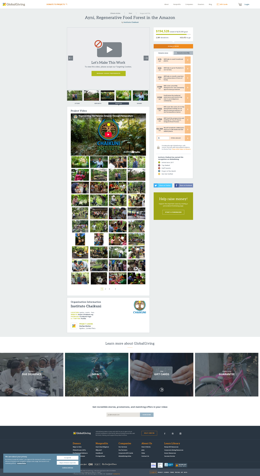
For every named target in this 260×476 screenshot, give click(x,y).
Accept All (67, 458)
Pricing (177, 472)
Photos (118, 103)
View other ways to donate (181, 149)
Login (247, 4)
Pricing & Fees (100, 456)
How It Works (146, 447)
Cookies (166, 472)
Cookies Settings (67, 467)
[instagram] (172, 433)
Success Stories (169, 456)
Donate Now (173, 46)
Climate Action (115, 13)
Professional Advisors (80, 453)
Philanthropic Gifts (79, 450)
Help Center (149, 433)
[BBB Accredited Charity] (170, 465)
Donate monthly (183, 53)
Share (139, 103)
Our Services (123, 447)
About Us (146, 443)
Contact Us (145, 456)
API (182, 472)
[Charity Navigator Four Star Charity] (154, 465)
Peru (130, 13)
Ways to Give (77, 447)
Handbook (99, 453)
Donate (56, 4)
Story (77, 103)
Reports (98, 103)
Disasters (201, 4)
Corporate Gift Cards (126, 453)
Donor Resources (170, 453)
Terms (172, 472)
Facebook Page (85, 316)
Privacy (160, 472)
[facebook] (164, 433)
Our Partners (123, 450)
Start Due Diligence (102, 447)
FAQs (143, 453)
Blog (210, 4)
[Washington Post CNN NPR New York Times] (101, 464)
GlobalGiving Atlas (125, 456)
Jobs (142, 450)
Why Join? (99, 450)
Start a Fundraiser (173, 212)
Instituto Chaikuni (131, 22)
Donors (77, 443)
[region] (41, 463)
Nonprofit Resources (171, 447)
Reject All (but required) (68, 463)
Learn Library (172, 443)
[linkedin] (180, 433)
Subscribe (147, 415)
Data (185, 472)
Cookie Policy (21, 463)
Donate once (163, 53)
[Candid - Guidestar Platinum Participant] (161, 465)
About (166, 4)
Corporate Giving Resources (173, 450)
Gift (224, 4)
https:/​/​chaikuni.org (85, 314)
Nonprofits (177, 4)
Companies (189, 4)
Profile (83, 318)
